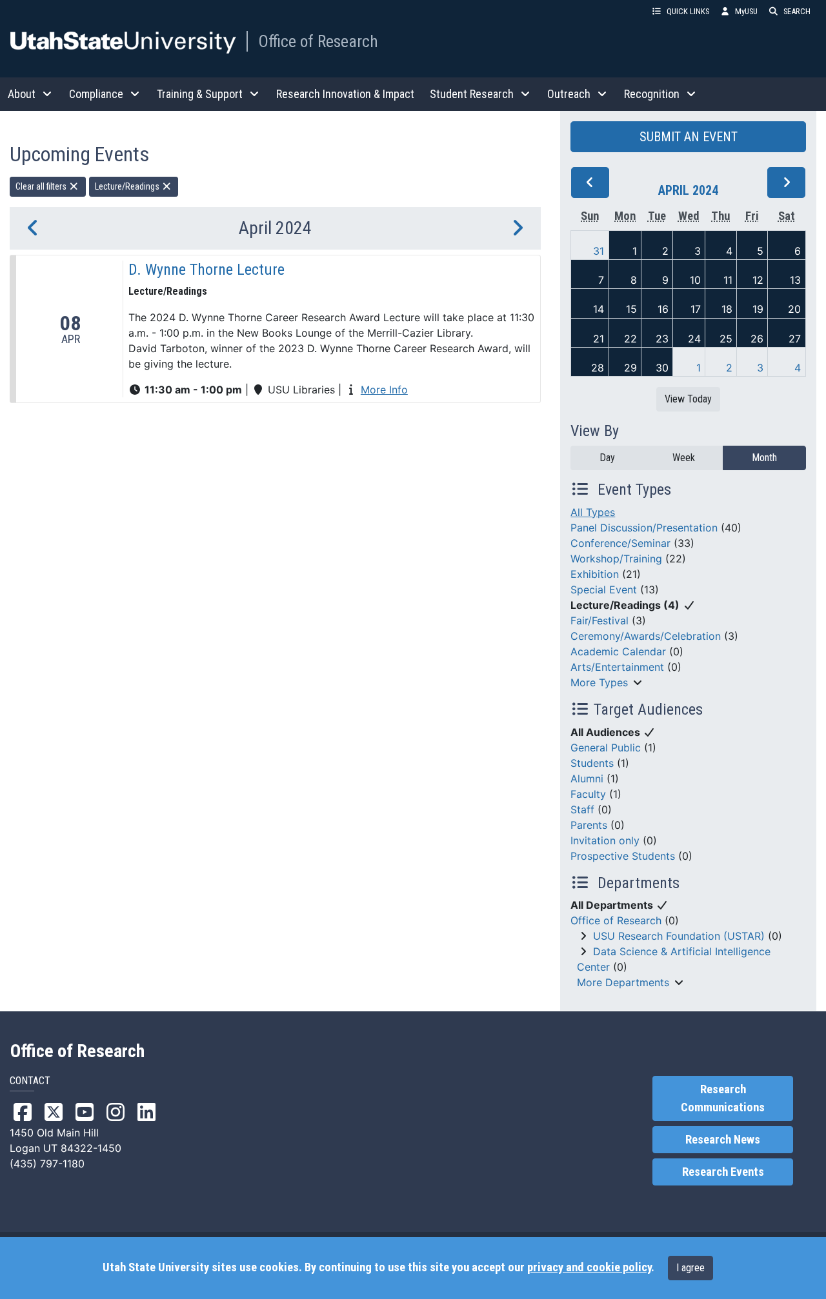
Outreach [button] (568, 94)
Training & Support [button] (200, 94)
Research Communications (723, 1098)
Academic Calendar (618, 651)
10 (695, 279)
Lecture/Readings (128, 186)
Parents (588, 824)
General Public (605, 747)
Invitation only (605, 840)
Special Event (603, 589)
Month (764, 457)
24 (694, 338)
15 (631, 308)
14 (598, 308)
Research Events (723, 1172)
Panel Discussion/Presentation (644, 527)
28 (597, 367)
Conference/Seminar (620, 543)
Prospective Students (622, 855)
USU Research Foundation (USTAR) (679, 935)
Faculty (588, 794)
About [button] (21, 94)
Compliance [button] (96, 94)
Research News (722, 1140)
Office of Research (318, 41)
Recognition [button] (652, 94)
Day (607, 457)
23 (662, 338)
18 (726, 308)
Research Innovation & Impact (345, 94)
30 (662, 367)
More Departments (623, 982)
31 (598, 250)
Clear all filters (41, 186)
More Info (384, 389)
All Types (592, 512)
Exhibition (594, 574)
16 (663, 308)
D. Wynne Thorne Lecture (206, 270)
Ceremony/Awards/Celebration (645, 636)
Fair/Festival (599, 620)
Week (683, 457)
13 (795, 279)
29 (630, 367)
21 (598, 338)
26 (756, 338)
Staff (582, 809)
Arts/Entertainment (617, 666)
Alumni (586, 778)
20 (794, 308)
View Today (688, 399)
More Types (599, 682)
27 (795, 338)
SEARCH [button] (797, 11)
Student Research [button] (472, 94)
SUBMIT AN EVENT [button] (689, 136)
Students (592, 763)
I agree (690, 1268)
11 (727, 279)
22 (630, 338)
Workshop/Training (616, 558)
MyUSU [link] (746, 11)
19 (757, 308)
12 (757, 279)
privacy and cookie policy (589, 1267)
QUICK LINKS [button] (688, 11)
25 (726, 338)
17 (695, 308)
